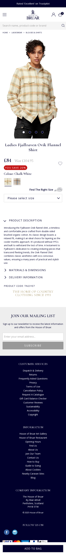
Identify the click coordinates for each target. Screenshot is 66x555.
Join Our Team (33, 453)
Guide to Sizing (33, 465)
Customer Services (33, 364)
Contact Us (33, 457)
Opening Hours (33, 441)
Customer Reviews (33, 402)
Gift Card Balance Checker (33, 398)
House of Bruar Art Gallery (33, 433)
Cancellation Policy (33, 390)
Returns (33, 374)
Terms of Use (33, 386)
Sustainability (33, 406)
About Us (33, 449)
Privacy (33, 382)
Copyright (33, 414)
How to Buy (33, 461)
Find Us (33, 445)
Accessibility (33, 410)
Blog (33, 477)
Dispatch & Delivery (33, 370)
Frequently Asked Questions (33, 378)
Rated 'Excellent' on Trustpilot (33, 3)
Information (33, 427)
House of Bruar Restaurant (33, 437)
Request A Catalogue (33, 394)
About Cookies (33, 469)
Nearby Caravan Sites (33, 473)
